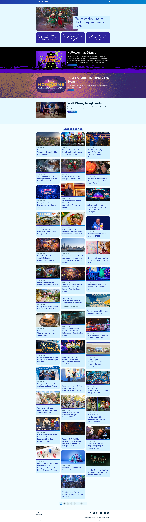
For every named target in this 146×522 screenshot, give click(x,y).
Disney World (58, 1)
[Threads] (108, 512)
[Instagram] (97, 512)
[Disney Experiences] (39, 513)
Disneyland (67, 1)
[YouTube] (94, 512)
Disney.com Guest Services (105, 520)
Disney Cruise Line (75, 1)
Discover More (72, 111)
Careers (103, 517)
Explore (90, 1)
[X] (104, 512)
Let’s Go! (71, 90)
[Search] (110, 2)
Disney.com (107, 517)
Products (84, 1)
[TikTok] (90, 512)
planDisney (93, 517)
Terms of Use (63, 520)
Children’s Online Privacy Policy (95, 520)
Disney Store (99, 517)
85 (81, 503)
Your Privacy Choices (75, 520)
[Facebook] (101, 512)
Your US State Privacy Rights (84, 520)
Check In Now (72, 65)
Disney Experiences (88, 517)
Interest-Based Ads (106, 521)
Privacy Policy (68, 520)
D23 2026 (52, 1)
